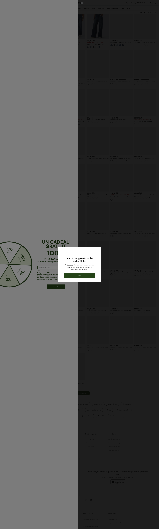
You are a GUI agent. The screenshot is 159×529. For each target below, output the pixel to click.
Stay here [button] (70, 265)
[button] (79, 253)
